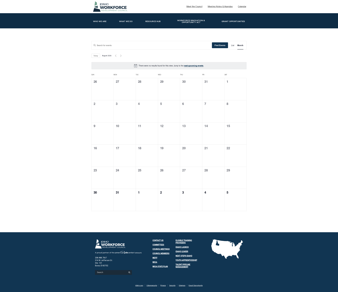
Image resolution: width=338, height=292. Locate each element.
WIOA (154, 262)
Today (95, 55)
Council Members (160, 253)
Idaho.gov (139, 285)
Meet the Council (194, 6)
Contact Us (157, 240)
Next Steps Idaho (184, 256)
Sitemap (182, 285)
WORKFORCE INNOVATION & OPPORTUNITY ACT (191, 21)
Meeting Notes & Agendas (220, 6)
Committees (158, 245)
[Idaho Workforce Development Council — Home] (118, 243)
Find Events (220, 45)
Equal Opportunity (196, 285)
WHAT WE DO (126, 21)
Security (172, 285)
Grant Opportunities (233, 21)
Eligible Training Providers (184, 241)
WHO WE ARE (99, 21)
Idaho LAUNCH (182, 247)
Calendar (242, 6)
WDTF (154, 258)
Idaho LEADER (182, 251)
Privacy (163, 285)
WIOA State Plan (160, 266)
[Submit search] (129, 272)
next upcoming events (193, 66)
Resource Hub (153, 21)
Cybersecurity (152, 285)
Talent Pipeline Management (183, 265)
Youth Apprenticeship (186, 260)
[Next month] (120, 55)
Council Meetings (161, 249)
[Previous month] (115, 55)
